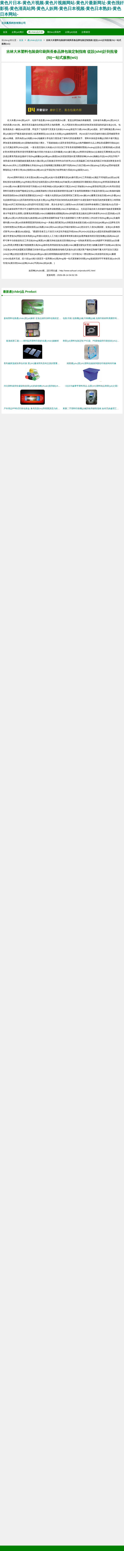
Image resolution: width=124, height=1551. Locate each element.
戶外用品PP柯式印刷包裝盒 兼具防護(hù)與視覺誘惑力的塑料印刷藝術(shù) (39, 408)
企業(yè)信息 (71, 32)
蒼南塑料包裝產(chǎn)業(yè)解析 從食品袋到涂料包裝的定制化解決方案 (38, 318)
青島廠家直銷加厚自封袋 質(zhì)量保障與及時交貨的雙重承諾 (33, 363)
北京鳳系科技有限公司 (14, 23)
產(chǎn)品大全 (35, 32)
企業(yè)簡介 (18, 32)
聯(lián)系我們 (54, 32)
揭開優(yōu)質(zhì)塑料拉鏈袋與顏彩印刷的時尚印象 (91, 363)
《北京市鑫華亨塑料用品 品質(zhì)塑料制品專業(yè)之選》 (91, 386)
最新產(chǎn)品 (13, 291)
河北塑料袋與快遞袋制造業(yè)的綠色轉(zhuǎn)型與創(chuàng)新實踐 (37, 386)
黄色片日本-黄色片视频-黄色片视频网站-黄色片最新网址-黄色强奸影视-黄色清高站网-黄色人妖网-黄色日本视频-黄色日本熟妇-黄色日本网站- (62, 8)
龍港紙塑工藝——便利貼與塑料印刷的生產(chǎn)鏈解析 (32, 341)
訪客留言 (86, 32)
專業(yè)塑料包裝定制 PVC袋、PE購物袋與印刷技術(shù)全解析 (93, 341)
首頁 (5, 32)
